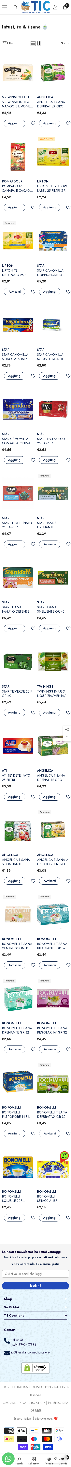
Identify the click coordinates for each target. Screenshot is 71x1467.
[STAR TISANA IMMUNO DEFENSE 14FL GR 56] (18, 577)
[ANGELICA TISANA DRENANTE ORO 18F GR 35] (53, 746)
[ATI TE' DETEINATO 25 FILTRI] (18, 746)
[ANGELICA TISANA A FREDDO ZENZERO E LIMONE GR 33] (53, 830)
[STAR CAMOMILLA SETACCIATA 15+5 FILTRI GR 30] (18, 325)
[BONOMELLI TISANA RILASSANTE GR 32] (53, 914)
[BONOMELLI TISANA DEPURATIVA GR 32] (53, 1082)
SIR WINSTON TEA (16, 97)
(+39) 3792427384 (23, 1344)
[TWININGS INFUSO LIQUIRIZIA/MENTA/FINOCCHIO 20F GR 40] (53, 662)
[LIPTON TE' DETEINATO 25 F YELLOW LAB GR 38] (18, 241)
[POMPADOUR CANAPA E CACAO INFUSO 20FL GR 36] (18, 156)
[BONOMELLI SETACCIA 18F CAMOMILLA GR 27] (53, 1167)
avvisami (15, 291)
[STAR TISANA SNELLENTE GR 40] (53, 577)
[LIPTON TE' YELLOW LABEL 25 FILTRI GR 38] (53, 156)
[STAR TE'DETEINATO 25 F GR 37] (18, 493)
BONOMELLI (11, 939)
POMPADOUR (12, 181)
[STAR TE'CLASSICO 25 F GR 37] (53, 409)
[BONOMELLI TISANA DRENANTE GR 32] (18, 998)
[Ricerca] (15, 7)
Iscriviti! (35, 1285)
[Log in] (55, 7)
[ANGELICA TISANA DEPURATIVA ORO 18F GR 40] (53, 72)
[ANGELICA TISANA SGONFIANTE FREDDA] (18, 830)
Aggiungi (14, 123)
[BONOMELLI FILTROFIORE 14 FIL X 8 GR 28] (18, 1082)
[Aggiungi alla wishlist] (31, 123)
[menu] (4, 7)
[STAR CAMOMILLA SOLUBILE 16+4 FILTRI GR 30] (53, 325)
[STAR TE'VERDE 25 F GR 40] (18, 662)
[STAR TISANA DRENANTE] (53, 493)
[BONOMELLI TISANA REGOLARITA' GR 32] (53, 998)
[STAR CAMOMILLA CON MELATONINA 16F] (18, 409)
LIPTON (43, 181)
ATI (4, 770)
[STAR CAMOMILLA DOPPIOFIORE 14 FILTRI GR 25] (53, 241)
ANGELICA (45, 97)
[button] (33, 43)
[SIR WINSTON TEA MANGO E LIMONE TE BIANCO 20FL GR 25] (18, 72)
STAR (41, 265)
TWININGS (45, 686)
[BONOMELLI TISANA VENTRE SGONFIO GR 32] (18, 914)
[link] (19, 1460)
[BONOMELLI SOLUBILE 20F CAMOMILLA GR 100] (18, 1167)
